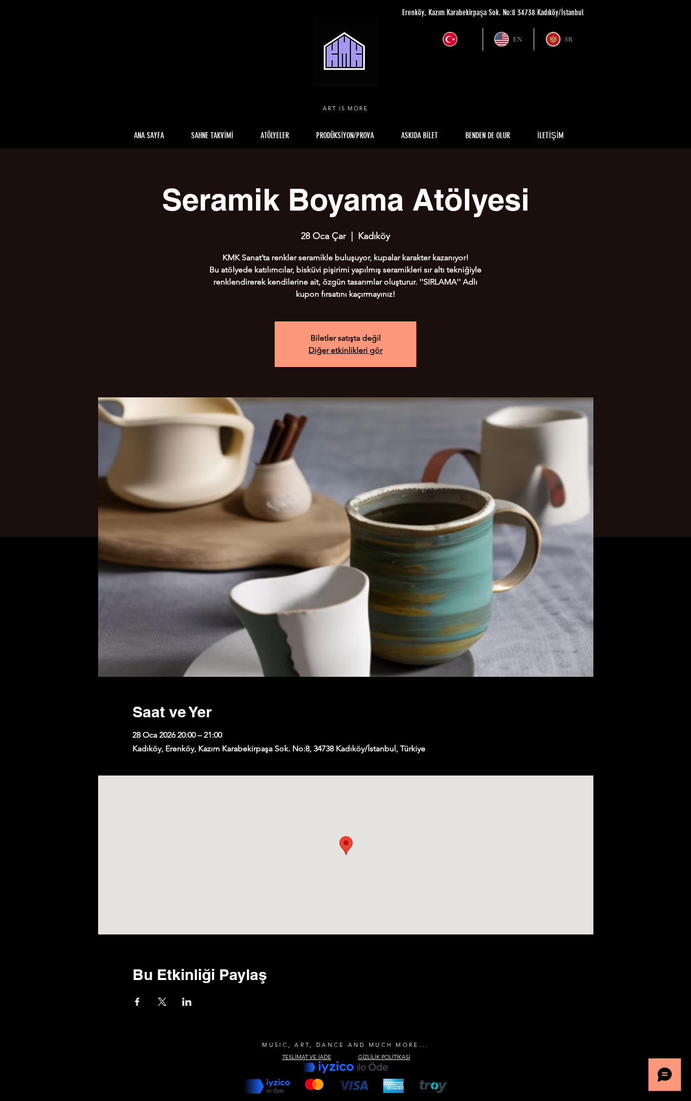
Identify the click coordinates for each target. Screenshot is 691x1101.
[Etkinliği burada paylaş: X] (162, 1002)
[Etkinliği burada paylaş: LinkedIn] (187, 1002)
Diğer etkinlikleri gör (345, 350)
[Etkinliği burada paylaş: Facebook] (137, 1002)
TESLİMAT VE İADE (306, 1057)
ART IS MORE (346, 108)
